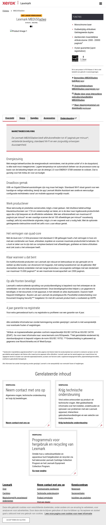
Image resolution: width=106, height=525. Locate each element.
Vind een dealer (43, 502)
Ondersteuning (67, 118)
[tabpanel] (53, 235)
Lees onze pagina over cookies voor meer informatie (68, 513)
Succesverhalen (78, 493)
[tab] (10, 118)
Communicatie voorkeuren (48, 489)
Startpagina (35, 3)
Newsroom (75, 489)
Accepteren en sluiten (16, 520)
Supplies (34, 118)
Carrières (6, 493)
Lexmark (7, 484)
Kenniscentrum (79, 484)
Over (4, 489)
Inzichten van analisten (81, 497)
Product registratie (45, 497)
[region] (53, 514)
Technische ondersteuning (48, 493)
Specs (22, 118)
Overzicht (9, 118)
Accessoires (49, 118)
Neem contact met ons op (51, 484)
